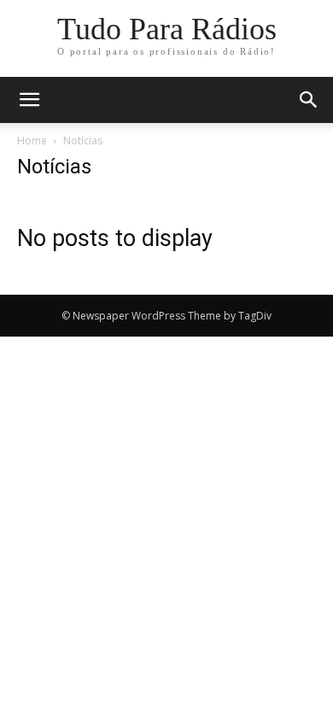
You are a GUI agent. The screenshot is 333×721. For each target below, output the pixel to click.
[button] (309, 100)
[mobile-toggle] (29, 100)
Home (32, 140)
